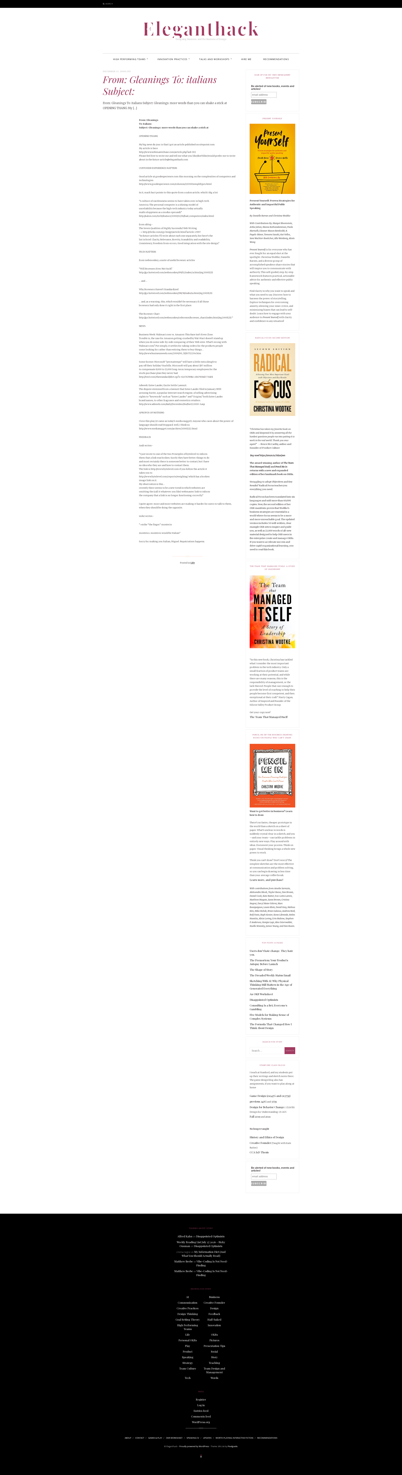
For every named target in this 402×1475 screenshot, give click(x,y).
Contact (139, 1437)
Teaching (214, 1362)
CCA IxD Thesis (259, 1152)
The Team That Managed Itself (269, 717)
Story (214, 1357)
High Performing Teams (129, 59)
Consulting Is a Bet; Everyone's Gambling (268, 1007)
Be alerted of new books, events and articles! (272, 87)
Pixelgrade (232, 1446)
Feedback (214, 1314)
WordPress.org (201, 1422)
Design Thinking (187, 1314)
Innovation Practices (172, 59)
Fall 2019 (255, 1116)
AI (187, 1297)
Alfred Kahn (184, 1236)
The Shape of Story (261, 969)
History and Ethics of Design (267, 1137)
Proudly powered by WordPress (194, 1446)
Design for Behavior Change (267, 1107)
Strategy (187, 1362)
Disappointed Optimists (264, 999)
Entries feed (201, 1410)
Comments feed (201, 1416)
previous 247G (258, 1101)
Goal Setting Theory (188, 1319)
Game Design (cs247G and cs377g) (270, 1096)
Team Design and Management (214, 1370)
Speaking (187, 1357)
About (128, 1437)
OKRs (214, 1334)
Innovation (214, 1325)
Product (187, 1351)
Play (187, 1346)
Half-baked (214, 1319)
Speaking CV (193, 1437)
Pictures (214, 1340)
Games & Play (155, 1437)
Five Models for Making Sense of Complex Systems (269, 1016)
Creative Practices (187, 1308)
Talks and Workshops (214, 59)
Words (214, 1378)
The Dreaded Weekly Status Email (270, 975)
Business (214, 1297)
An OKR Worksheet (261, 994)
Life (128, 71)
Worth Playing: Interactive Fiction (234, 1437)
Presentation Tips (214, 1346)
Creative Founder (260, 1143)
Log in (201, 1405)
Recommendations (276, 59)
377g (274, 1101)
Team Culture (187, 1368)
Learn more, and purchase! (266, 879)
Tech (188, 1378)
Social (214, 1351)
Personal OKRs (188, 1340)
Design (214, 1308)
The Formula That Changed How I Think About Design (271, 1026)
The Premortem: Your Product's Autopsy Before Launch (269, 962)
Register (201, 1399)
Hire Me (246, 59)
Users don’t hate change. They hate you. (271, 952)
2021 (268, 1116)
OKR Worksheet (174, 1437)
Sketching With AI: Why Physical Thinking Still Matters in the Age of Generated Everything (271, 984)
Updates (207, 1437)
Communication (187, 1302)
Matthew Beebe (183, 1261)
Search (109, 4)
